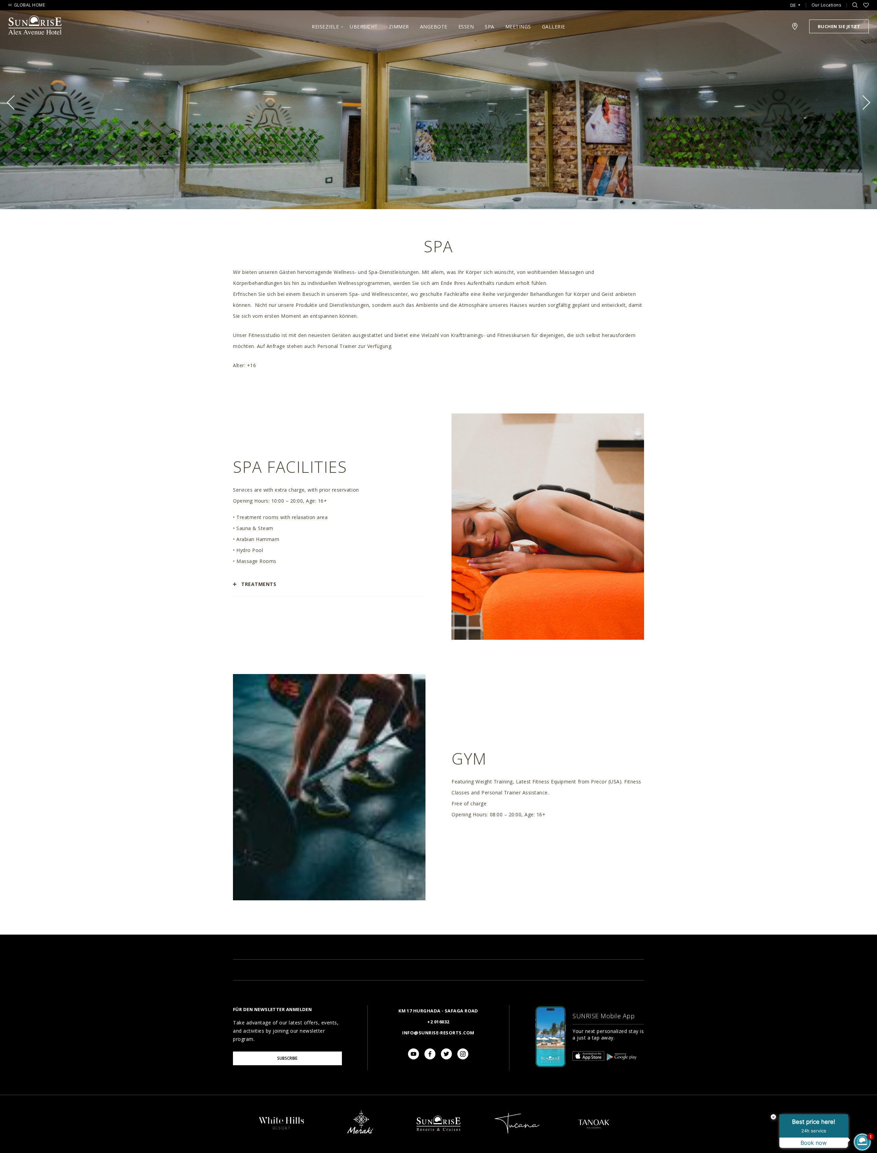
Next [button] (863, 102)
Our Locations (826, 5)
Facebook (429, 1053)
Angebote (433, 26)
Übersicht (364, 26)
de (793, 5)
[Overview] (282, 1129)
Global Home (29, 5)
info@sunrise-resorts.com (438, 1033)
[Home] (438, 1137)
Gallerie (553, 26)
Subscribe (287, 1058)
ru (795, 24)
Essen (466, 26)
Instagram (462, 1053)
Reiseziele (325, 26)
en (795, 13)
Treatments (258, 584)
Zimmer (399, 26)
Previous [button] (14, 102)
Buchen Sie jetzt (839, 26)
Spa (489, 26)
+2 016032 (438, 1022)
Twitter (446, 1053)
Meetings (518, 26)
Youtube (413, 1053)
